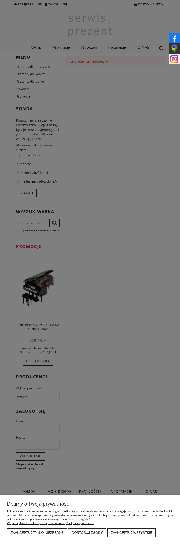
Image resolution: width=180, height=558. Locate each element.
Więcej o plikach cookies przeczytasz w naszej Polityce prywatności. (50, 523)
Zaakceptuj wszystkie (131, 532)
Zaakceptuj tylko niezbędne (37, 532)
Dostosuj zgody (87, 532)
